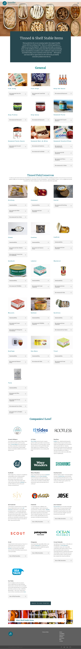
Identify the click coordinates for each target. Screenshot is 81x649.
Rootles (55, 441)
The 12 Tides (33, 441)
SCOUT (9, 548)
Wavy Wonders (43, 476)
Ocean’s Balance (14, 444)
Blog (60, 639)
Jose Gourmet (57, 506)
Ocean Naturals (63, 545)
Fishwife (47, 509)
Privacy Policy (45, 632)
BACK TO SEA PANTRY (40, 603)
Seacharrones (61, 476)
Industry (61, 636)
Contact (61, 641)
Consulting (61, 633)
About (60, 632)
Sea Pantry (61, 638)
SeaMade (22, 482)
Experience (61, 635)
